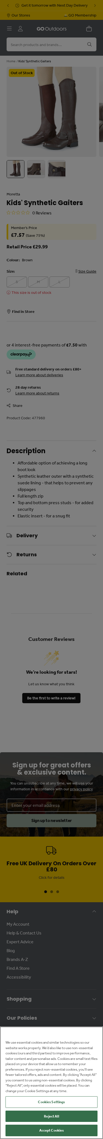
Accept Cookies (51, 1130)
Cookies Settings (51, 1102)
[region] (51, 1083)
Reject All (51, 1116)
